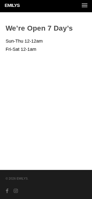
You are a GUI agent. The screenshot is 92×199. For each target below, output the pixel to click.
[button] (84, 5)
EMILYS (12, 5)
